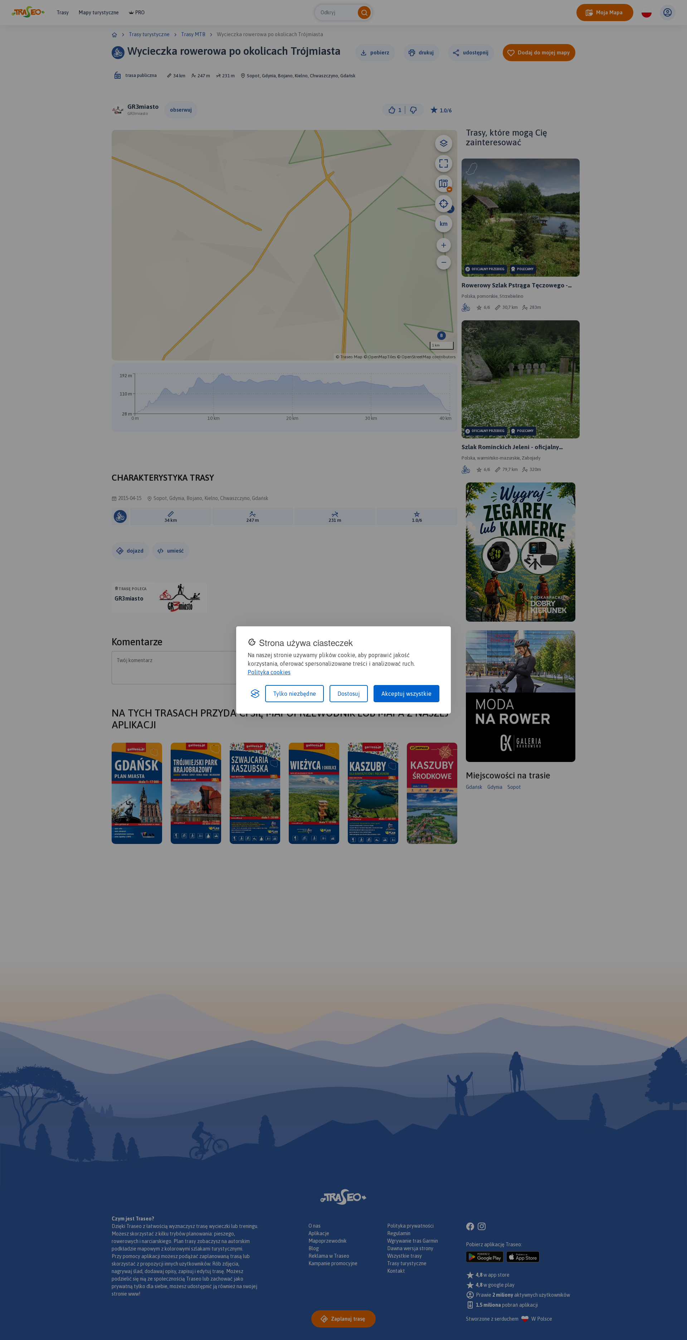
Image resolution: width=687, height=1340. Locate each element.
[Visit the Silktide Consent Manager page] (255, 693)
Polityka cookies (269, 672)
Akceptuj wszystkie (406, 693)
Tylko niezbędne (294, 693)
